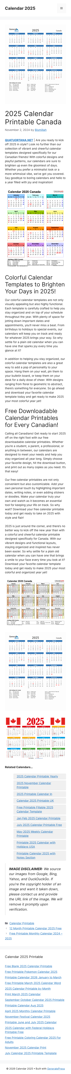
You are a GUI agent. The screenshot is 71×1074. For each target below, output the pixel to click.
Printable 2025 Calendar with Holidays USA (36, 845)
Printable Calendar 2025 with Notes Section (36, 855)
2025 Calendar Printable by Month (28, 988)
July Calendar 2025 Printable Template (31, 1053)
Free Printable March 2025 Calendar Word (33, 983)
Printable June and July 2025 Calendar (31, 1022)
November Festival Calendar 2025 (27, 1016)
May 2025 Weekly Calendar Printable (35, 834)
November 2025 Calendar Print (25, 1047)
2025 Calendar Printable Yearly (37, 776)
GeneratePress (56, 1068)
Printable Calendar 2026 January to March (33, 977)
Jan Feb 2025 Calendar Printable (38, 818)
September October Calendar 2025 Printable (34, 1000)
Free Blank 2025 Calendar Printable (28, 966)
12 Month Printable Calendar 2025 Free (35, 928)
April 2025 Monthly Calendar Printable (30, 1011)
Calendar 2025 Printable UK (35, 800)
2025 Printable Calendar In (34, 794)
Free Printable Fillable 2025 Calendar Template (35, 809)
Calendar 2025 (20, 8)
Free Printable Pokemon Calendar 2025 (31, 971)
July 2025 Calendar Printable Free (39, 825)
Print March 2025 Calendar (23, 994)
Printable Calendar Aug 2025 (24, 1005)
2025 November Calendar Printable (34, 785)
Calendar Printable (21, 923)
